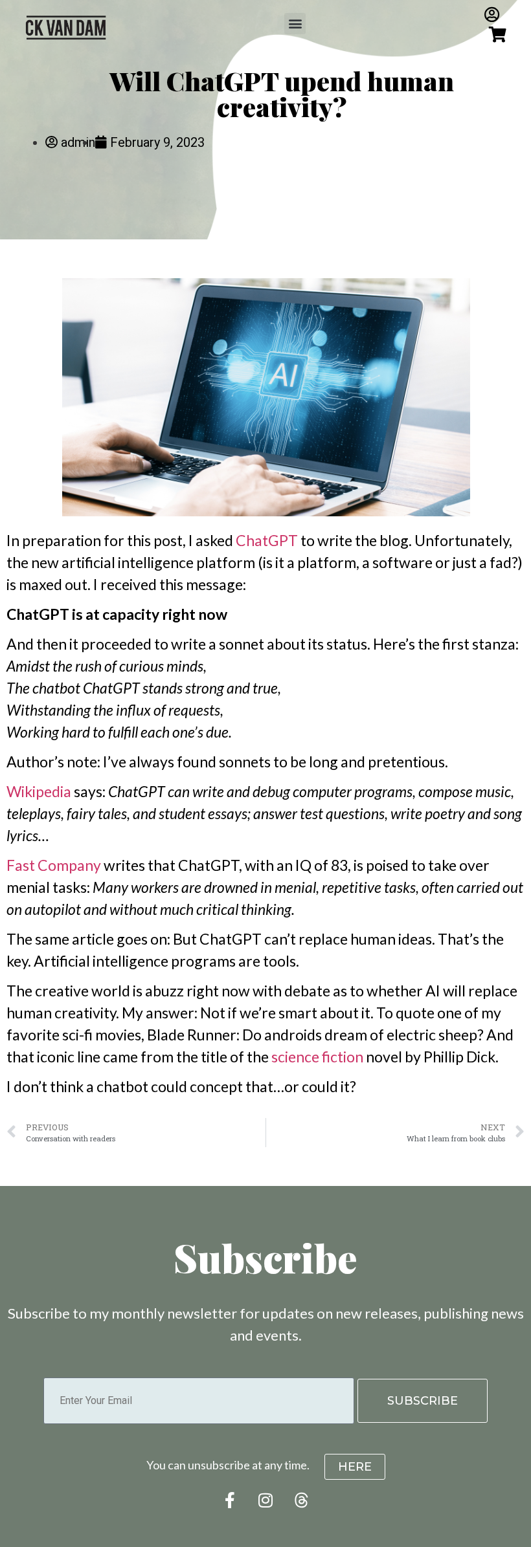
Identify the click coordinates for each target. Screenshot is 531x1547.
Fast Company (53, 865)
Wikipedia (38, 791)
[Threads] (301, 1500)
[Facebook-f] (230, 1500)
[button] (295, 23)
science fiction (317, 1057)
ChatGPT (267, 540)
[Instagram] (265, 1500)
